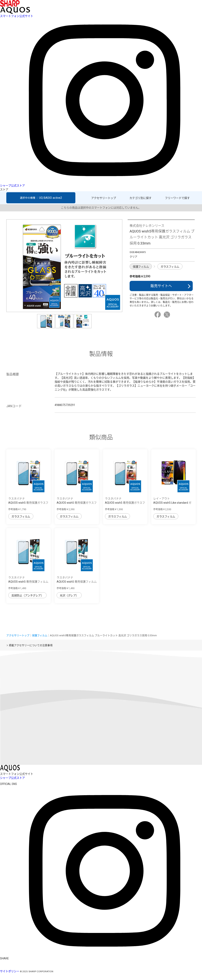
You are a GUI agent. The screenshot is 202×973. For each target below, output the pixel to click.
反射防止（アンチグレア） (27, 595)
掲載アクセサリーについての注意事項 (30, 645)
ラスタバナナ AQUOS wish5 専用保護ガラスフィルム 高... (77, 502)
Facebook (158, 314)
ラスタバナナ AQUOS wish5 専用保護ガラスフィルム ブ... (28, 502)
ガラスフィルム (170, 266)
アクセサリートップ (103, 198)
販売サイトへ (161, 286)
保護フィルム (141, 266)
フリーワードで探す (177, 198)
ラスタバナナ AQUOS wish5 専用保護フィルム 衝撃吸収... (28, 581)
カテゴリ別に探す (140, 198)
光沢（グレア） (69, 595)
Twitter (167, 314)
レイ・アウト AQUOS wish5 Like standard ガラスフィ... (172, 502)
